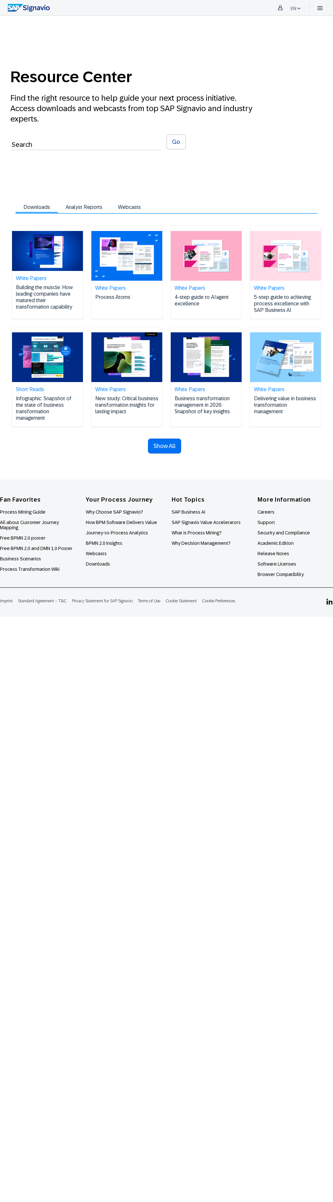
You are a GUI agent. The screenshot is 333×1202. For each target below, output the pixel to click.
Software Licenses (277, 564)
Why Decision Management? (201, 543)
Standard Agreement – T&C (42, 600)
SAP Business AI (188, 512)
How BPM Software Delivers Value (121, 522)
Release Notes (273, 553)
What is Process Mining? (197, 532)
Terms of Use (149, 600)
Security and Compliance (284, 532)
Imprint (6, 600)
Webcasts (129, 207)
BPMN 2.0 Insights (104, 543)
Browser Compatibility (281, 574)
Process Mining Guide (23, 512)
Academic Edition (276, 543)
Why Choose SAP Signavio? (114, 512)
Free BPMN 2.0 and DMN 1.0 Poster (36, 548)
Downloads (36, 207)
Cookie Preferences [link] (218, 600)
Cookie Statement (181, 600)
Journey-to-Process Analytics (117, 532)
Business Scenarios (20, 558)
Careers (266, 512)
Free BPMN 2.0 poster (23, 538)
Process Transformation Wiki (30, 569)
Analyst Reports (84, 207)
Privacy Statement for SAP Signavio (102, 600)
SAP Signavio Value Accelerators (206, 522)
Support (266, 522)
